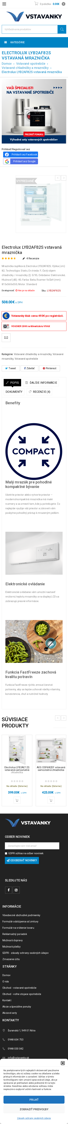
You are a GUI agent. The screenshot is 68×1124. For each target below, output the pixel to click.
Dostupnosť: (8, 290)
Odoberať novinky (23, 860)
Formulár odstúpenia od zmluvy (20, 921)
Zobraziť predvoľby (34, 1109)
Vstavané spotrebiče (31, 63)
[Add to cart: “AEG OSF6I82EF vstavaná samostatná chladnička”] (51, 800)
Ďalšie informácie (43, 382)
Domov (7, 63)
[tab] (12, 382)
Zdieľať (31, 368)
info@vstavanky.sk (18, 1057)
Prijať (34, 1099)
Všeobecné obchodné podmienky (21, 915)
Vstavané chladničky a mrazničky (25, 68)
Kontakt (6, 1000)
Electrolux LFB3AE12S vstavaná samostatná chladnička (17, 770)
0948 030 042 (15, 1048)
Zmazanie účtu (11, 959)
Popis (14, 382)
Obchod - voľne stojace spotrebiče (21, 994)
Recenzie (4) (41, 391)
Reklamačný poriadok (14, 934)
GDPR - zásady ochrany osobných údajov (25, 953)
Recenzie (33, 258)
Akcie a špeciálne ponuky (16, 1006)
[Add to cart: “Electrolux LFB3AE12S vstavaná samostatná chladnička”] (17, 800)
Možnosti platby (11, 946)
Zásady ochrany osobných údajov (34, 1118)
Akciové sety (9, 1013)
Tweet (12, 368)
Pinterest (51, 368)
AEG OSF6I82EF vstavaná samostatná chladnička (51, 768)
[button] (63, 1063)
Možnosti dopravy (12, 940)
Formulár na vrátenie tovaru (18, 927)
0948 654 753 (15, 1039)
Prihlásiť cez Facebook (24, 154)
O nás (5, 981)
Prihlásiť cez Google (24, 161)
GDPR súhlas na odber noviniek (25, 853)
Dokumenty (14, 391)
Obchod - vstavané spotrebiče (19, 987)
